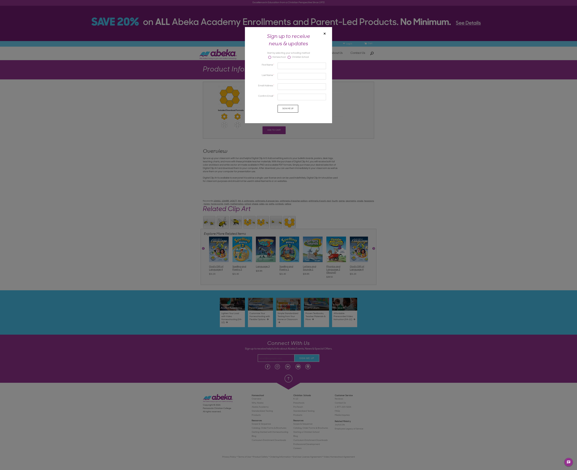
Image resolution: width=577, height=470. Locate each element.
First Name (267, 65)
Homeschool (279, 57)
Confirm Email (265, 96)
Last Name (267, 75)
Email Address (265, 86)
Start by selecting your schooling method (288, 53)
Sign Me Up (288, 109)
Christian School (300, 57)
